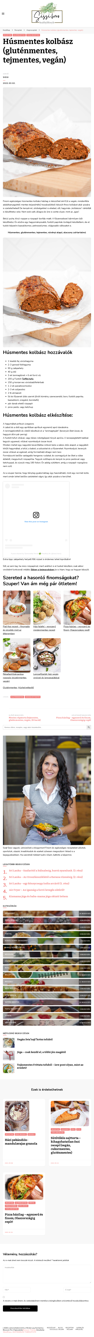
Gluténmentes (10, 687)
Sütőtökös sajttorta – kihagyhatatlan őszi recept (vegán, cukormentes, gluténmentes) (66, 1145)
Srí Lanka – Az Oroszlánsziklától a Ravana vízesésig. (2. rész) (46, 877)
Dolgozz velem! (57, 1329)
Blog (60, 1328)
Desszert (65, 1129)
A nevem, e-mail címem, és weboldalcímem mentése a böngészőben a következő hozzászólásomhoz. (46, 1300)
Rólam (70, 1329)
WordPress (7, 1332)
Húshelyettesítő (26, 687)
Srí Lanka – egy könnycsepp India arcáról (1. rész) (39, 883)
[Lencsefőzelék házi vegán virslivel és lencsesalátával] (47, 655)
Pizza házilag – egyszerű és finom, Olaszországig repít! (24, 1218)
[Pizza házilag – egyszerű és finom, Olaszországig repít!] (77, 608)
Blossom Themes (29, 1330)
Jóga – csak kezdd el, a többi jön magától (41, 1052)
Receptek (7, 35)
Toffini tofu (27, 378)
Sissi (6, 77)
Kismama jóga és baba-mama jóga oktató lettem (38, 896)
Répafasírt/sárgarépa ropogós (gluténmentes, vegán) (15, 678)
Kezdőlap (51, 1328)
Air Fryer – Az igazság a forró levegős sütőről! (37, 889)
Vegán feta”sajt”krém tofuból (35, 1039)
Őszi (73, 1129)
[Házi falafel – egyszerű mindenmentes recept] (47, 608)
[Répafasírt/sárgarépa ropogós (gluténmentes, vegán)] (16, 655)
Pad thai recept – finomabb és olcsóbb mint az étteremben (16, 630)
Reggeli (31, 1134)
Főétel (32, 1203)
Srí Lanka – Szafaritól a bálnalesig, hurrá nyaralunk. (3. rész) (46, 870)
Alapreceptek (19, 35)
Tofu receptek (33, 35)
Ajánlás (80, 1328)
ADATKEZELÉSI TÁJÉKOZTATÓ (24, 1332)
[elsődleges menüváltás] (3, 13)
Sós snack (23, 1206)
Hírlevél (79, 1329)
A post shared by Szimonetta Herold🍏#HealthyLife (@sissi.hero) (36, 554)
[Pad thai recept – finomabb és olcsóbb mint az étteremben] (16, 608)
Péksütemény (11, 1206)
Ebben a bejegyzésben (43, 569)
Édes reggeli (21, 1134)
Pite (78, 1129)
